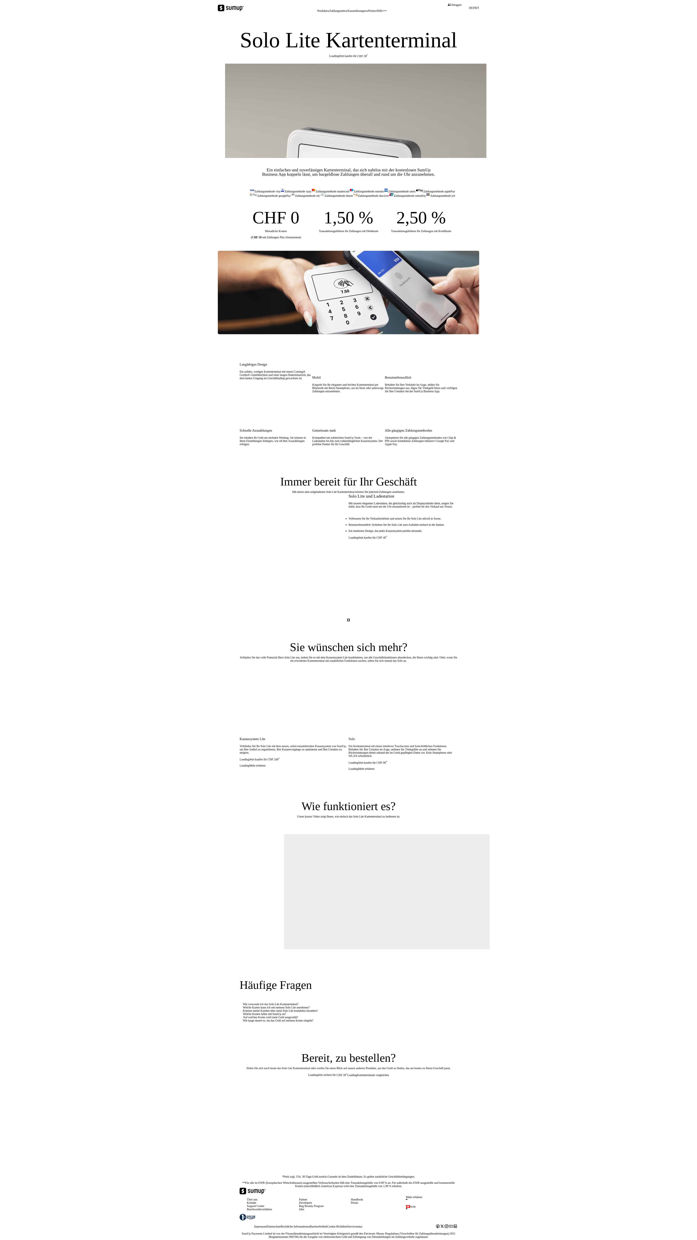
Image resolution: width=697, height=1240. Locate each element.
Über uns (252, 1199)
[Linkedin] (455, 1226)
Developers (305, 1202)
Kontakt (251, 1202)
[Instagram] (446, 1226)
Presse (354, 1202)
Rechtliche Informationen (295, 1226)
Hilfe (380, 10)
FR (474, 8)
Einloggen (456, 4)
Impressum (260, 1226)
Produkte (322, 10)
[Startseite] (253, 1193)
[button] (433, 1199)
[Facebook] (438, 1226)
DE (471, 8)
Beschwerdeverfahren (259, 1209)
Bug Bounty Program (311, 1206)
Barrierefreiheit (318, 1226)
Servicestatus (354, 1226)
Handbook (357, 1199)
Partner (303, 1199)
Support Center (255, 1206)
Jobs (301, 1209)
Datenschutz (274, 1226)
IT (477, 8)
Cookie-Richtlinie (337, 1226)
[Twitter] (442, 1226)
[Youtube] (451, 1226)
